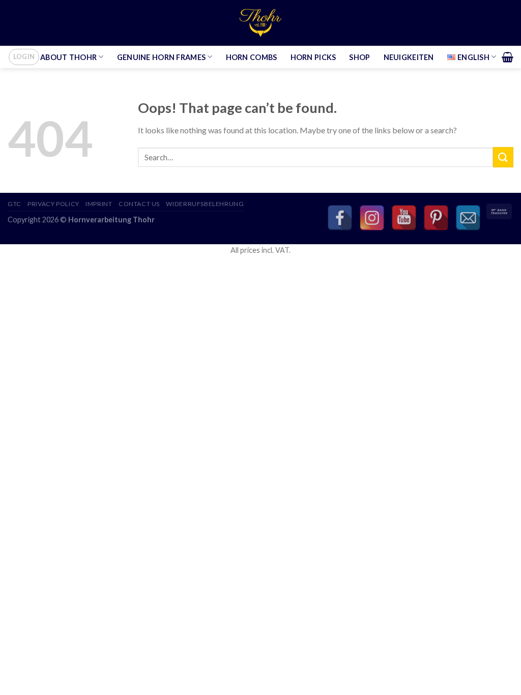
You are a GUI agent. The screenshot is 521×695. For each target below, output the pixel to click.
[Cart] (507, 57)
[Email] (468, 217)
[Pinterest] (436, 217)
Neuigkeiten (409, 57)
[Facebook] (340, 217)
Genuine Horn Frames (161, 57)
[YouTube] (404, 217)
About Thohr (68, 57)
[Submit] (503, 157)
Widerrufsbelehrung (205, 204)
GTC (14, 204)
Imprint (98, 204)
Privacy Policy (53, 204)
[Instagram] (372, 217)
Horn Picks (313, 57)
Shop (359, 57)
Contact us (139, 204)
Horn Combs (251, 57)
